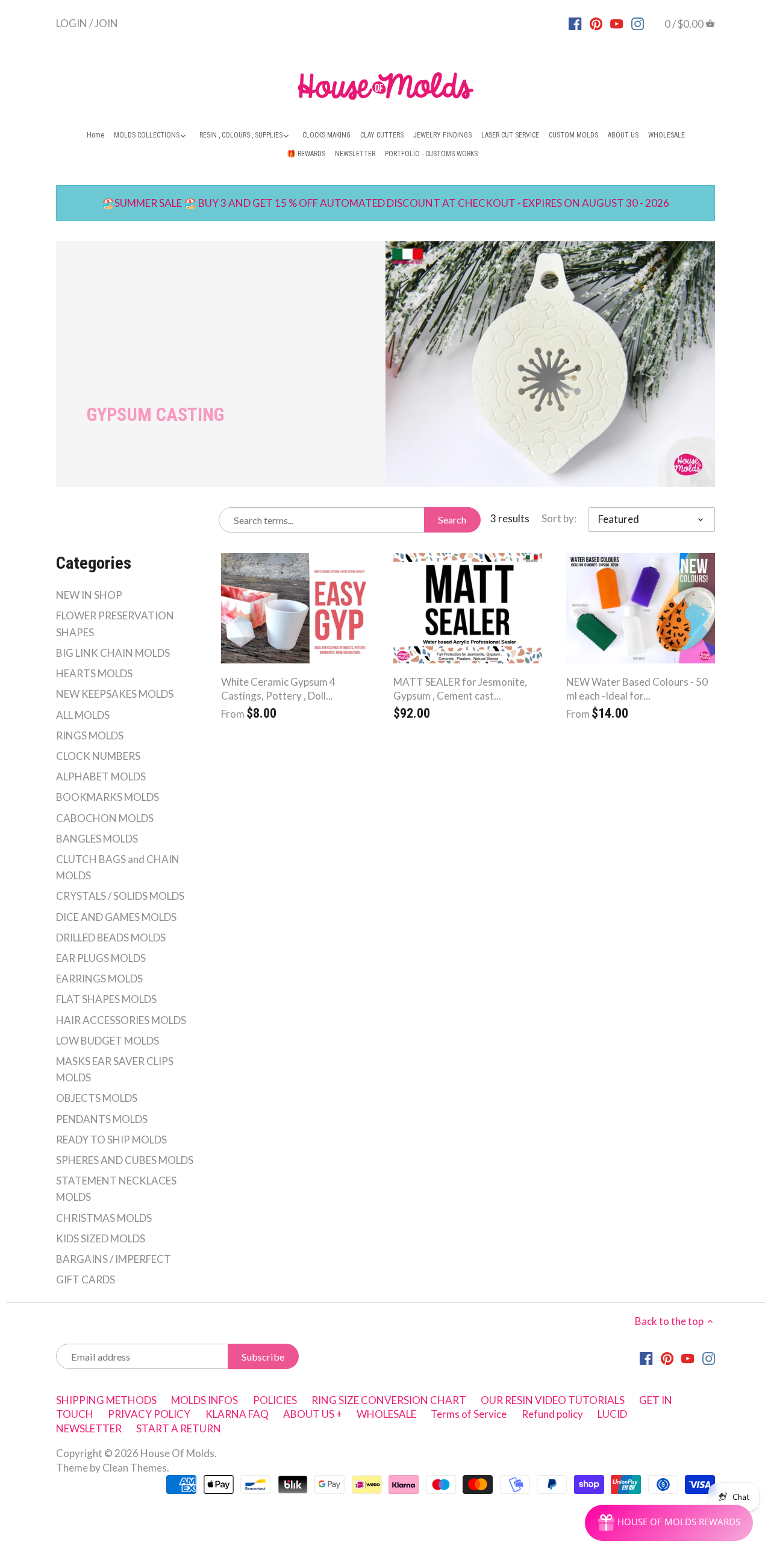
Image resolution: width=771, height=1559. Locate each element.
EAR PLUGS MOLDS (101, 958)
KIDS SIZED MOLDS (100, 1238)
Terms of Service (469, 1414)
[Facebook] (575, 22)
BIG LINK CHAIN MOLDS (113, 653)
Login (71, 22)
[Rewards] (669, 1523)
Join (106, 22)
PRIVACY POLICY (149, 1414)
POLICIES (275, 1400)
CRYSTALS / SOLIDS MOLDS (120, 896)
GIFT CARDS (85, 1279)
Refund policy (552, 1414)
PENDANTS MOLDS (102, 1119)
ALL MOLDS (83, 715)
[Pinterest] (596, 22)
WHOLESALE (386, 1414)
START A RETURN (178, 1428)
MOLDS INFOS (204, 1400)
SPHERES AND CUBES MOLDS (124, 1160)
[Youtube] (616, 22)
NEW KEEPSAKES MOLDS (114, 694)
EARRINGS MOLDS (99, 978)
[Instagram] (637, 22)
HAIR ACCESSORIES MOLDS (121, 1020)
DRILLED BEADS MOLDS (111, 937)
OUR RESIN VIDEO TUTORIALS (553, 1400)
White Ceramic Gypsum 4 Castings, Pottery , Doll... (278, 689)
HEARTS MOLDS (94, 673)
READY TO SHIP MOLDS (111, 1139)
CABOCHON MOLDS (105, 818)
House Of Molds (177, 1453)
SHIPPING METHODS (106, 1400)
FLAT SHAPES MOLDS (106, 999)
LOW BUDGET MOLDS (107, 1040)
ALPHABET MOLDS (101, 776)
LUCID (612, 1414)
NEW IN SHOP (89, 595)
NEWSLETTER (89, 1428)
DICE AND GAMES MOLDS (116, 917)
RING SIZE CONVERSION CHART (388, 1400)
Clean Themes (134, 1467)
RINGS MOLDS (89, 735)
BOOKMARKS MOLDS (107, 797)
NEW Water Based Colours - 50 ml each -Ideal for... (637, 689)
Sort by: (559, 519)
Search (452, 519)
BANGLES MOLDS (97, 838)
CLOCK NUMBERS (98, 756)
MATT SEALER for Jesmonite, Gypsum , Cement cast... (460, 689)
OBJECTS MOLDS (96, 1098)
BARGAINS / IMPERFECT (113, 1259)
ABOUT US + (312, 1414)
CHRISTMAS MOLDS (104, 1218)
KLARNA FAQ (237, 1414)
